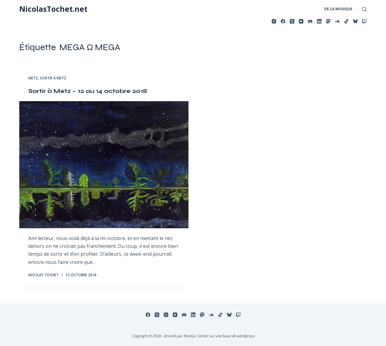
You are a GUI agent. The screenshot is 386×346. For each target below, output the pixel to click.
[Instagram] (274, 21)
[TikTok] (346, 21)
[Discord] (310, 21)
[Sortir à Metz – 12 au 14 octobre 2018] (103, 164)
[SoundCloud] (337, 21)
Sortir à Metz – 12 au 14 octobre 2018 (87, 91)
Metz (33, 78)
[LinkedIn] (319, 21)
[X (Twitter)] (292, 21)
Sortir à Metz (53, 78)
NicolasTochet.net (53, 9)
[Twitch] (364, 21)
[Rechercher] (364, 9)
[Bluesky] (355, 21)
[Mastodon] (328, 21)
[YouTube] (301, 21)
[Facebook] (283, 21)
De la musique (338, 8)
